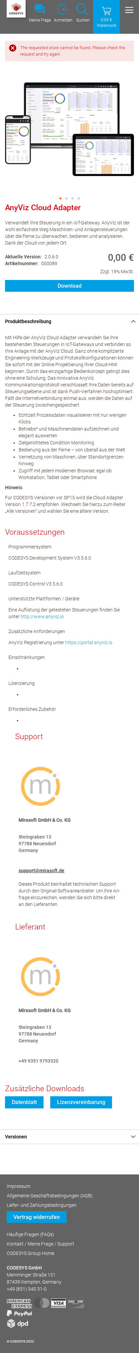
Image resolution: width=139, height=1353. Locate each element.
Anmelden (63, 20)
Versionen (16, 1136)
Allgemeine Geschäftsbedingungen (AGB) (50, 1195)
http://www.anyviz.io (42, 616)
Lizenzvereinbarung (81, 1102)
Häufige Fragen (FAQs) (30, 1234)
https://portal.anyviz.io (88, 642)
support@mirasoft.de (41, 870)
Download (70, 286)
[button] (60, 198)
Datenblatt (24, 1102)
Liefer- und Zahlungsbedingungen (42, 1205)
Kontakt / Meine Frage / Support (40, 1244)
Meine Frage (40, 20)
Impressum (18, 1186)
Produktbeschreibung (28, 321)
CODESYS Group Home (30, 1253)
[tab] (69, 321)
